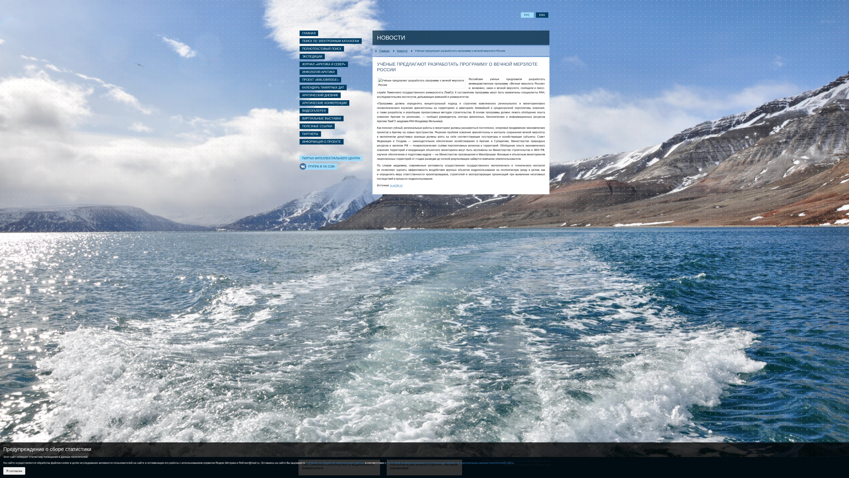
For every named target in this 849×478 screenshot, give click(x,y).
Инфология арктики (318, 72)
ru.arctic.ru (396, 185)
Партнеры (310, 134)
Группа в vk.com (321, 166)
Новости (402, 50)
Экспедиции (312, 56)
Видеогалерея (314, 110)
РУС (527, 15)
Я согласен (14, 471)
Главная (309, 33)
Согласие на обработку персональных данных (335, 463)
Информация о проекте (321, 141)
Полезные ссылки (317, 126)
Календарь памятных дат (323, 87)
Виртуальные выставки (321, 118)
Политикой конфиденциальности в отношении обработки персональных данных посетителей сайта (450, 463)
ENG (542, 15)
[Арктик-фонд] (327, 15)
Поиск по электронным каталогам (330, 41)
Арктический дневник (320, 95)
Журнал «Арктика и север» (323, 64)
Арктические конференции (324, 103)
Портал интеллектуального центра (331, 158)
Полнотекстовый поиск (321, 48)
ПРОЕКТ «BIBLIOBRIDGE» (320, 79)
